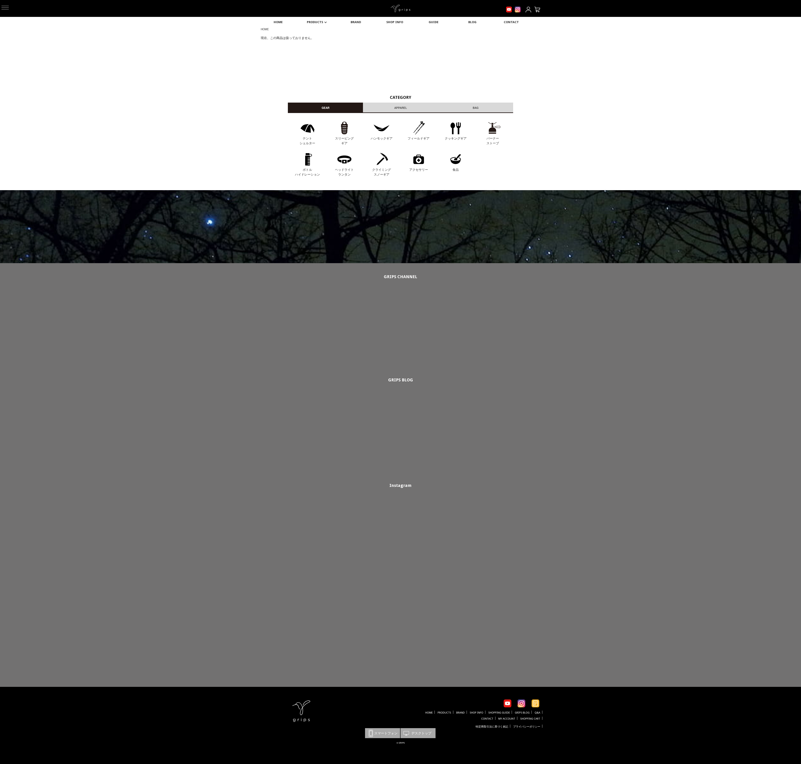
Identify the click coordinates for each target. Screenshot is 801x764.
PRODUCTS (315, 22)
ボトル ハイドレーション (307, 171)
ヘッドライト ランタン (344, 171)
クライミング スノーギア (381, 171)
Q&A (537, 712)
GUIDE (433, 22)
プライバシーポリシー (526, 726)
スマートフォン (383, 733)
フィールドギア (418, 138)
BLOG (472, 22)
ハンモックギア (382, 138)
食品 (455, 169)
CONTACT (511, 22)
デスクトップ (418, 733)
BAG (476, 108)
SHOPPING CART (530, 718)
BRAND (356, 22)
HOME (278, 22)
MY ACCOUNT (506, 718)
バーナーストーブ (492, 140)
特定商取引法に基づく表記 (492, 726)
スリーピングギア (344, 140)
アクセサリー (418, 169)
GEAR (325, 108)
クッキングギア (456, 138)
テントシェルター (307, 140)
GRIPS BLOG (400, 379)
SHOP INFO (394, 22)
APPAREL (400, 108)
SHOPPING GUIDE (499, 712)
